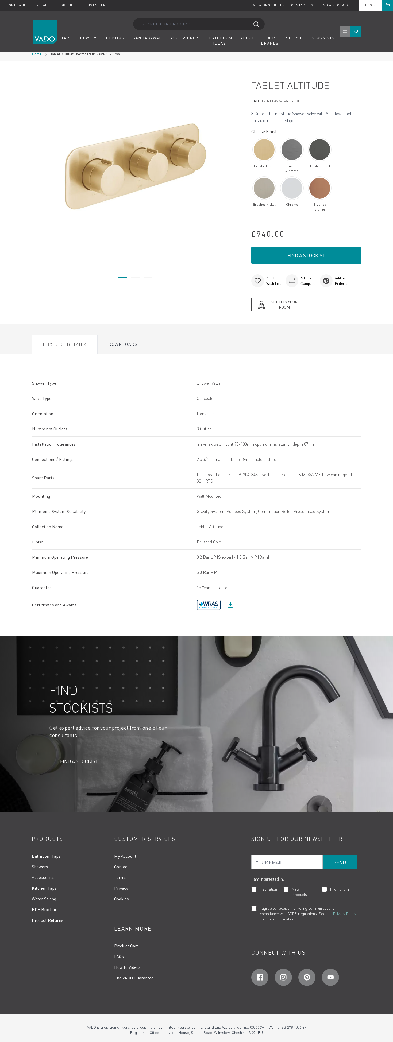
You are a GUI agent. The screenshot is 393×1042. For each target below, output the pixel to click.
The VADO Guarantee (133, 978)
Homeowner (18, 5)
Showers (40, 866)
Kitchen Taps (44, 888)
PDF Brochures (46, 909)
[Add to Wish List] (257, 280)
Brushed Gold (264, 166)
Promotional (340, 889)
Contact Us (302, 5)
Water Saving (44, 898)
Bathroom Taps (46, 856)
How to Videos (127, 967)
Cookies (121, 898)
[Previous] (35, 166)
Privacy (121, 888)
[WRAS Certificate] (230, 605)
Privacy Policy (344, 913)
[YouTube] (330, 977)
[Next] (235, 166)
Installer (96, 5)
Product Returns (47, 920)
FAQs (119, 956)
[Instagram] (283, 977)
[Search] (256, 24)
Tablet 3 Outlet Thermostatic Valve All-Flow (85, 54)
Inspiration (268, 889)
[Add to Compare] (292, 280)
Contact (121, 866)
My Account (125, 856)
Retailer (45, 5)
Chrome (292, 205)
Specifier (70, 5)
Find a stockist (335, 5)
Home (36, 54)
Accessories (43, 877)
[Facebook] (259, 977)
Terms (120, 877)
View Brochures (269, 5)
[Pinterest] (306, 977)
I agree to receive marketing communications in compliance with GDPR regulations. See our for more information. (308, 913)
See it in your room (284, 304)
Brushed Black (320, 166)
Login (370, 5)
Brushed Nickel (264, 205)
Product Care (126, 945)
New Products (299, 892)
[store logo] (45, 32)
